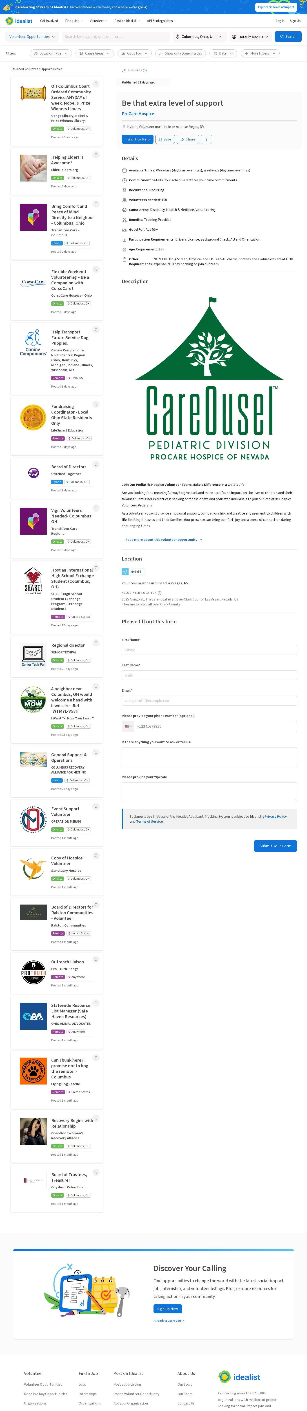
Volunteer (97, 21)
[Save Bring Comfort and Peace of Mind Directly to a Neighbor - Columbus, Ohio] (96, 204)
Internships (88, 1393)
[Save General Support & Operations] (96, 752)
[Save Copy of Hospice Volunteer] (96, 855)
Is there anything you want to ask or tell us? (156, 742)
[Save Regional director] (96, 642)
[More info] (200, 37)
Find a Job (72, 21)
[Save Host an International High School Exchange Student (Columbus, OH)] (96, 567)
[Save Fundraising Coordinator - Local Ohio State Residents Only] (96, 404)
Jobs (82, 1384)
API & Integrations (160, 21)
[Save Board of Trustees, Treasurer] (96, 1172)
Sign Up (295, 21)
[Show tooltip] (145, 70)
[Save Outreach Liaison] (96, 959)
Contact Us (186, 1403)
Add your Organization (130, 1403)
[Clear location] (220, 36)
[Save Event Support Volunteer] (96, 806)
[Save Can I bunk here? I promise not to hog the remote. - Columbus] (96, 1057)
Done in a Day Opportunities (45, 1393)
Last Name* (131, 665)
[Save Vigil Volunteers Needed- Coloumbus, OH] (96, 508)
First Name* (131, 639)
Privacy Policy (276, 816)
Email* (127, 690)
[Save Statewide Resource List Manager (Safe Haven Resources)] (96, 1003)
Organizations (35, 1403)
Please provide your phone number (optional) (158, 715)
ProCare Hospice (138, 114)
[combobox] (116, 37)
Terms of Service (149, 821)
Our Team (185, 1393)
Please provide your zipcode (144, 777)
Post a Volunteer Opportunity (136, 1393)
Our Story (185, 1384)
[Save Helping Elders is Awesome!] (96, 154)
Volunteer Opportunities (43, 1384)
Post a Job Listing (127, 1384)
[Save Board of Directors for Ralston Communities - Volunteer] (96, 904)
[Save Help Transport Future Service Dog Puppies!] (96, 329)
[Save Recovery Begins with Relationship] (96, 1118)
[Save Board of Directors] (96, 464)
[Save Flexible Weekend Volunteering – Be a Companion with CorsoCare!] (96, 269)
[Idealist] (18, 21)
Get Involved (49, 21)
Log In (280, 21)
